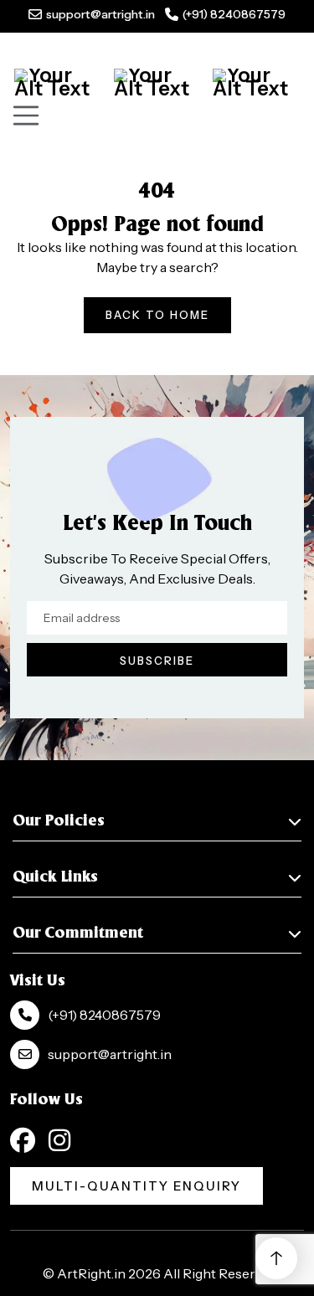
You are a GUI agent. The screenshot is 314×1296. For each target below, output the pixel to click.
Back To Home (157, 314)
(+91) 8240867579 (234, 14)
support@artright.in (100, 14)
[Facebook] (22, 1140)
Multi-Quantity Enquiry (136, 1186)
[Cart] (58, 82)
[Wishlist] (256, 82)
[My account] (157, 82)
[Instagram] (59, 1140)
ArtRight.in (91, 1273)
